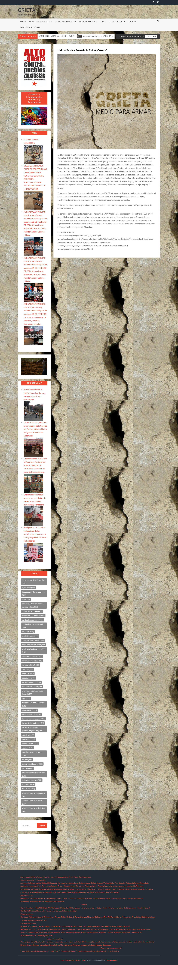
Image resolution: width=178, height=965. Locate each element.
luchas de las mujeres (33, 723)
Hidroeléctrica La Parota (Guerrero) (115, 926)
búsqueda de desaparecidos (33, 593)
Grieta (26, 10)
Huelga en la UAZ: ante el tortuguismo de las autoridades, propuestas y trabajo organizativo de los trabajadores (35, 534)
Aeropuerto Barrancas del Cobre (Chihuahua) (38, 883)
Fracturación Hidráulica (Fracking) (105, 892)
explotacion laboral (32, 686)
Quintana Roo (41, 942)
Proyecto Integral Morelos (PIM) (33, 920)
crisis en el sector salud (33, 644)
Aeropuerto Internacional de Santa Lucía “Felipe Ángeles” (81, 883)
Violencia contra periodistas (84, 945)
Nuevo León (50, 911)
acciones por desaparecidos (33, 581)
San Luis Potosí (98, 942)
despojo (27, 669)
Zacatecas (107, 945)
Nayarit (147, 908)
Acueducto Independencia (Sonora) (56, 926)
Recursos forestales (55, 939)
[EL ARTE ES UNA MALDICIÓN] (33, 154)
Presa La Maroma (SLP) (29, 932)
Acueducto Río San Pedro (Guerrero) (85, 926)
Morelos (140, 908)
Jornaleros (30, 908)
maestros (28, 735)
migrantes (28, 739)
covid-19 (28, 632)
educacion (28, 678)
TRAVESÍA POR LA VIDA (30, 27)
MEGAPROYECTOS (87, 21)
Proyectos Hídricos (28, 923)
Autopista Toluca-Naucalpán (137, 883)
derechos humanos (32, 656)
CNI (102, 21)
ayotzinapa (28, 587)
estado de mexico (31, 682)
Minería (84, 905)
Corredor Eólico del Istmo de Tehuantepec (37, 917)
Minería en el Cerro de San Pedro (94, 908)
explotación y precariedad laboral (32, 692)
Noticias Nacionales (37, 911)
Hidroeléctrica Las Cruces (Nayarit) (34, 929)
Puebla (23, 942)
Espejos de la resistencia (70, 892)
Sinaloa (23, 945)
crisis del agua (30, 636)
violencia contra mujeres (32, 802)
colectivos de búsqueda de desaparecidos (32, 605)
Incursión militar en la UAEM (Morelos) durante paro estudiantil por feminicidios (46, 36)
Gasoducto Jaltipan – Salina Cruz (33, 898)
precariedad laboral (32, 764)
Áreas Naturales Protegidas (80, 877)
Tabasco (36, 945)
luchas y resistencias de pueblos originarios (32, 729)
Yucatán (99, 945)
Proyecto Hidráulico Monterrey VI (128, 932)
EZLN (131, 21)
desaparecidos (30, 665)
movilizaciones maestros (32, 753)
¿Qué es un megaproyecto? (110, 948)
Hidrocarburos (26, 895)
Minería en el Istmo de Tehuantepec (122, 908)
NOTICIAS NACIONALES (39, 21)
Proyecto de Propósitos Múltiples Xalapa (138, 917)
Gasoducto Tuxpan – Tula (86, 898)
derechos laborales (32, 661)
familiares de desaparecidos (33, 704)
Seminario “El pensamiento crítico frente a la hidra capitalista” (130, 942)
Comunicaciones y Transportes (32, 880)
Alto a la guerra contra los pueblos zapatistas (50, 877)
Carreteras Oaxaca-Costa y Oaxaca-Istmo (58, 886)
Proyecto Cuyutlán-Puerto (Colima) (110, 889)
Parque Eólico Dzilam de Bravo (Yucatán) (71, 917)
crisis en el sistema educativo (33, 650)
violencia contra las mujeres (33, 794)
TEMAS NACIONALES (64, 21)
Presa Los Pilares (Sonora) (49, 932)
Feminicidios (85, 892)
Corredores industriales (38, 892)
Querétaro (30, 942)
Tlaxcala (52, 945)
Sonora (29, 945)
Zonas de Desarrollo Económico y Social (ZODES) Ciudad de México (47, 951)
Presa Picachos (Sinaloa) (70, 932)
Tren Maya (60, 945)
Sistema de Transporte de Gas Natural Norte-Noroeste (42, 901)
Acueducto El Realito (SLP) (31, 926)
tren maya (28, 789)
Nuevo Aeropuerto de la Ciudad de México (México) (74, 889)
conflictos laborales (32, 611)
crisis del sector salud (33, 640)
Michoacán (55, 908)
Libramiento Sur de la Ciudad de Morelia (36, 889)
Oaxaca (59, 911)
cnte (26, 599)
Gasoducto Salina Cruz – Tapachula (61, 898)
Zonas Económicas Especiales (88, 951)
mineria (27, 748)
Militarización (74, 908)
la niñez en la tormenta (33, 719)
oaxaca (27, 760)
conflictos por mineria (33, 615)
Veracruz (68, 945)
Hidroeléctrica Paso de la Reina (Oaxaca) (65, 929)
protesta (27, 768)
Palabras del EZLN (69, 911)
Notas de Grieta (117, 21)
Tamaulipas (44, 945)
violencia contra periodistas (33, 809)
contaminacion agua (32, 620)
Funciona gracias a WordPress (72, 960)
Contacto (24, 892)
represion (28, 784)
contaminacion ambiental (32, 625)
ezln (26, 698)
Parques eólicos (26, 914)
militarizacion (30, 743)
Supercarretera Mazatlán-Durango (139, 889)
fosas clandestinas (31, 714)
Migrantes (64, 908)
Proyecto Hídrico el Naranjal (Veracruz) (36, 936)
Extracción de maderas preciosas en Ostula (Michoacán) (69, 942)
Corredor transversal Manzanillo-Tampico (126, 886)
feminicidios (29, 710)
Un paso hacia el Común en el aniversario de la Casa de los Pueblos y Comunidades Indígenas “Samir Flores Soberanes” (35, 429)
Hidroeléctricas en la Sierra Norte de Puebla (133, 929)
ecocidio (28, 673)
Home (22, 908)
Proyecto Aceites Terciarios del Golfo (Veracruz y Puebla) (119, 898)
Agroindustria (26, 877)
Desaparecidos (54, 892)
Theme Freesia (111, 960)
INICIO (23, 21)
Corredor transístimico (109, 951)
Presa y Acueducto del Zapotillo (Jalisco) (97, 932)
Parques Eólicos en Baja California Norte (104, 917)
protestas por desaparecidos (33, 774)
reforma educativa (32, 780)
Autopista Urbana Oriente (30, 886)
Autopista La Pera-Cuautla (114, 883)
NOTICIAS (24, 911)
